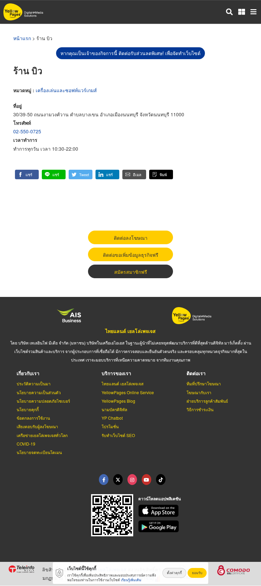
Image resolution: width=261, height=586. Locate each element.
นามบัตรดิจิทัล (114, 409)
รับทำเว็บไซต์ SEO (118, 435)
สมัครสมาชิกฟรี (130, 271)
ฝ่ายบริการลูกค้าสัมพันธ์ (207, 401)
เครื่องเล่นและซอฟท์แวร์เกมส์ (66, 90)
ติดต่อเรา (196, 373)
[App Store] (195, 511)
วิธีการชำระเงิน (200, 409)
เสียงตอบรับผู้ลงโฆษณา (37, 426)
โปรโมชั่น (110, 426)
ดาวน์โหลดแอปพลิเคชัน (159, 499)
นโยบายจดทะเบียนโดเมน (39, 452)
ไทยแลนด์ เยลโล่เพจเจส (130, 331)
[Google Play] (195, 526)
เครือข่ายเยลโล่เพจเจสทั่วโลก (42, 435)
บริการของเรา (116, 373)
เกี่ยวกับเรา (28, 373)
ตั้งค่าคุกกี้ (174, 572)
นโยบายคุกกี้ (28, 409)
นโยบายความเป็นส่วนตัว (39, 392)
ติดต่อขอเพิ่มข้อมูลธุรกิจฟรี (130, 254)
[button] (27, 174)
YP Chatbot (112, 418)
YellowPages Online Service (128, 392)
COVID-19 (26, 444)
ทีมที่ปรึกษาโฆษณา (204, 383)
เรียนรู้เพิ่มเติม (131, 579)
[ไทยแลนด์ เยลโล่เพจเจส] (118, 479)
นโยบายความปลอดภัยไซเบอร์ (43, 401)
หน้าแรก (22, 38)
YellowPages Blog (118, 401)
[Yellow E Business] (103, 479)
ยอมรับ (197, 572)
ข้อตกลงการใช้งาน (33, 418)
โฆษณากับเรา (199, 392)
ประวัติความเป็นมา (34, 383)
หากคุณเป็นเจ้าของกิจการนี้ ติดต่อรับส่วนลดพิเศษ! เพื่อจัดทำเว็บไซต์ (130, 53)
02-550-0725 (27, 131)
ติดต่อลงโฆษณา (130, 237)
